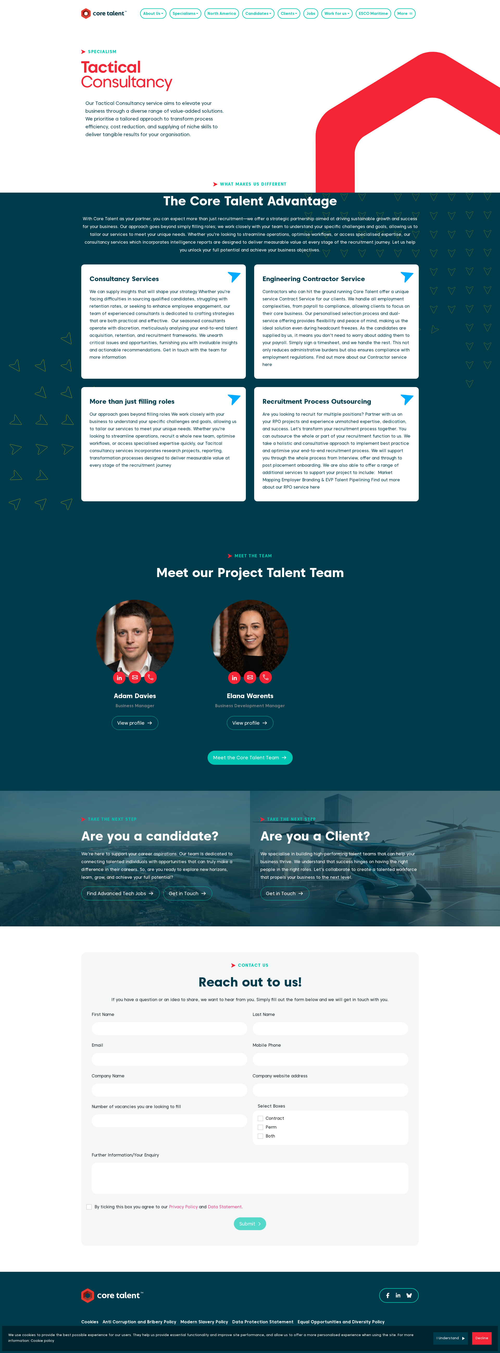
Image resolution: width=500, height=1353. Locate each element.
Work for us (335, 13)
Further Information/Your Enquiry (125, 1155)
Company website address (280, 1075)
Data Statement (225, 1206)
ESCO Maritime (373, 13)
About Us (151, 13)
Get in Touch (183, 893)
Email (97, 1045)
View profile (131, 723)
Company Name (108, 1075)
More (402, 13)
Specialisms (184, 13)
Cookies (89, 1321)
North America (222, 13)
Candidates (256, 13)
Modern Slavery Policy (204, 1321)
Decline (482, 1338)
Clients (287, 13)
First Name (103, 1014)
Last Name (264, 1014)
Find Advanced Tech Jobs (116, 893)
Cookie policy (42, 1341)
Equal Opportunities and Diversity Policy (341, 1321)
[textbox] (169, 1028)
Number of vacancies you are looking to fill (136, 1106)
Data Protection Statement (262, 1321)
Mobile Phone (267, 1045)
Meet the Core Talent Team (246, 757)
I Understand (448, 1338)
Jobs (311, 13)
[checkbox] (89, 1207)
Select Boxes (271, 1106)
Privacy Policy (183, 1206)
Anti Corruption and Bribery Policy (139, 1321)
